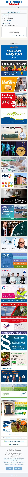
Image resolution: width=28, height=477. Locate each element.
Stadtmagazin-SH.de (7, 7)
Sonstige (9, 20)
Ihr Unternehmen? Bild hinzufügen (19, 35)
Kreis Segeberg (16, 7)
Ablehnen (9, 468)
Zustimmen (18, 468)
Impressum (14, 475)
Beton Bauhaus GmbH (14, 12)
